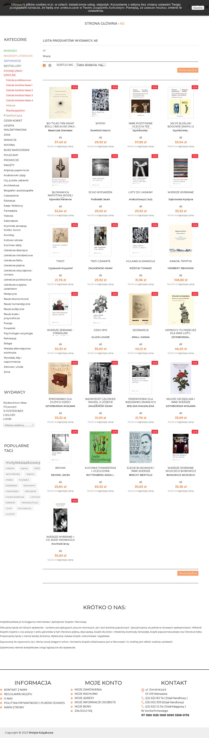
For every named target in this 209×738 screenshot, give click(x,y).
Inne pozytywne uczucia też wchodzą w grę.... (140, 126)
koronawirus (24, 508)
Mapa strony (14, 707)
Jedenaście (140, 330)
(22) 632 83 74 (154, 698)
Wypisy (100, 123)
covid (9, 508)
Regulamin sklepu (18, 694)
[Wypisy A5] (100, 103)
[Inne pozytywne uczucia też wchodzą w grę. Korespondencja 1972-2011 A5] (140, 103)
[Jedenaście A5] (140, 309)
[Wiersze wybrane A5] (181, 171)
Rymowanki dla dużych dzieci (60, 400)
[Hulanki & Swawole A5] (140, 240)
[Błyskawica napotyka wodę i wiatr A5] (60, 171)
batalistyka (11, 485)
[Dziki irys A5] (100, 309)
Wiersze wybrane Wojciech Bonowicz (181, 469)
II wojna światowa (15, 497)
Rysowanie (29, 485)
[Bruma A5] (60, 447)
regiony (30, 474)
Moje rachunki (86, 693)
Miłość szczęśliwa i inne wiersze (180, 400)
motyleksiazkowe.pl (24, 462)
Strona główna (101, 23)
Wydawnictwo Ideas (14, 402)
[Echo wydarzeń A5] (100, 171)
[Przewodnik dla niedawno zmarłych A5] (140, 378)
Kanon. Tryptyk (181, 261)
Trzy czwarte (100, 261)
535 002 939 (153, 702)
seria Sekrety (13, 474)
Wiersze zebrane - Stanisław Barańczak (60, 333)
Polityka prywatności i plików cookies (34, 703)
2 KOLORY (9, 415)
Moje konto (103, 683)
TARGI (37, 468)
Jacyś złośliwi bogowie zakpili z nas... (181, 126)
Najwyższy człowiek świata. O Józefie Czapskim (100, 402)
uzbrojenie (30, 491)
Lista (50, 65)
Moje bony (83, 706)
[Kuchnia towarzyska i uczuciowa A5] (100, 447)
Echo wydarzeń (100, 192)
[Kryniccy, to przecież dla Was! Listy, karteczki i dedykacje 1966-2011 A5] (181, 309)
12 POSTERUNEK (13, 410)
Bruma (60, 467)
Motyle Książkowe (41, 732)
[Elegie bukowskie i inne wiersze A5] (140, 447)
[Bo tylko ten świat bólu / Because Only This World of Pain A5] (60, 103)
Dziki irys (100, 330)
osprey (24, 468)
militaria (10, 468)
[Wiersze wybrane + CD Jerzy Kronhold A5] (60, 516)
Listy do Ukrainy (141, 192)
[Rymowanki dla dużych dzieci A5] (60, 378)
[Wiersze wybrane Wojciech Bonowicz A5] (181, 447)
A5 (60, 137)
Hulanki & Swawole (140, 261)
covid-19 (10, 514)
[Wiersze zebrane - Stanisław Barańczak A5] (60, 309)
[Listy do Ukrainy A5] (140, 171)
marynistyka (12, 491)
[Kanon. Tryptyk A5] (181, 240)
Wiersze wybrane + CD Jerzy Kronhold (60, 538)
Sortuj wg (65, 64)
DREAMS (10, 502)
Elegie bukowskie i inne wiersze (140, 469)
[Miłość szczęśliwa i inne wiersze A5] (181, 378)
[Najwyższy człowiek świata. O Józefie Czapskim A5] (100, 378)
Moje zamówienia (88, 689)
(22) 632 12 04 (154, 706)
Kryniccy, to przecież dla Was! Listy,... (180, 332)
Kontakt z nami (15, 689)
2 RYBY (7, 419)
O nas (8, 698)
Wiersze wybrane (181, 192)
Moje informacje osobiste (95, 702)
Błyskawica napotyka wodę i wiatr (60, 195)
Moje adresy (84, 698)
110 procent (9, 406)
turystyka (24, 479)
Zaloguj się (83, 710)
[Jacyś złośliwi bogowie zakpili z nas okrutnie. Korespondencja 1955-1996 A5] (181, 103)
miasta (9, 479)
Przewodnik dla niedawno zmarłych (140, 400)
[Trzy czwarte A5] (100, 240)
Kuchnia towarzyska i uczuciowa (100, 469)
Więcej (46, 56)
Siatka (44, 65)
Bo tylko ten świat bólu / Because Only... (60, 125)
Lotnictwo (35, 497)
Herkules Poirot (30, 502)
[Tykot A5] (60, 240)
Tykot (60, 261)
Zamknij (197, 8)
